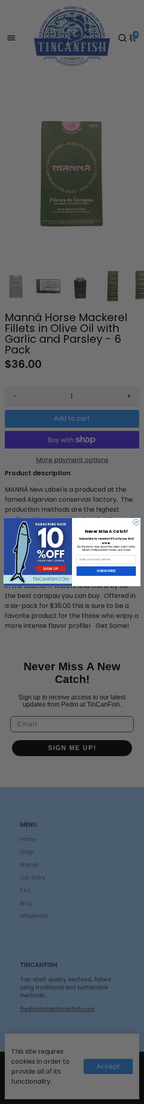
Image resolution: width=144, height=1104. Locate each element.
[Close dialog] (136, 522)
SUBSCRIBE (106, 571)
